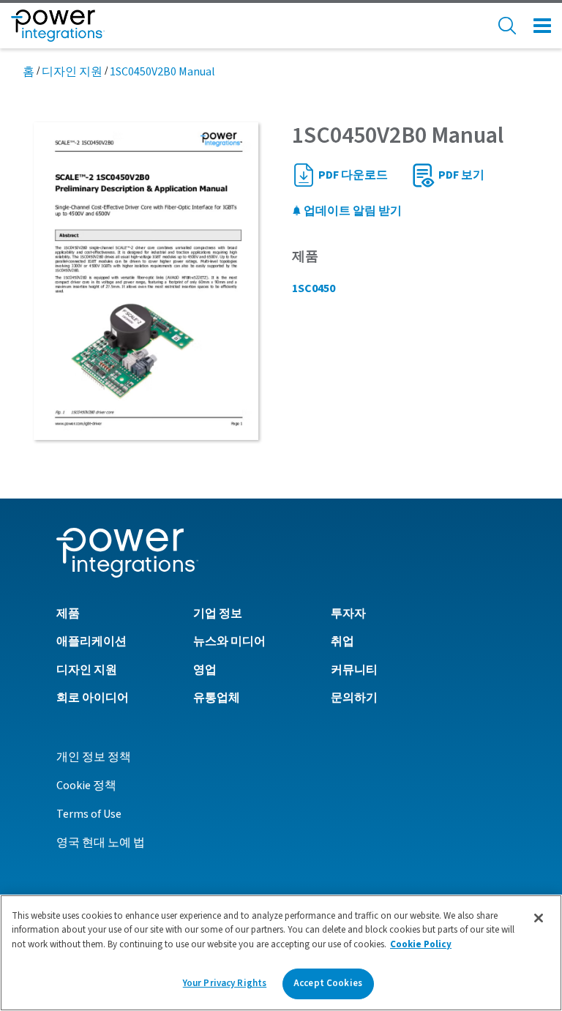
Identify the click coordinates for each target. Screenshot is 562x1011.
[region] (281, 953)
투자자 (348, 613)
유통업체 (216, 698)
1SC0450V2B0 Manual (162, 72)
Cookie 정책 (86, 785)
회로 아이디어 (92, 698)
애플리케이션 (91, 641)
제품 (68, 613)
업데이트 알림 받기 (351, 211)
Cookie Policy (421, 944)
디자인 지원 (72, 72)
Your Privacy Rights (224, 983)
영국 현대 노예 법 (100, 843)
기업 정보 (217, 613)
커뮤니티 (354, 670)
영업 (205, 670)
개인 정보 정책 (93, 757)
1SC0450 (313, 288)
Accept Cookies (327, 983)
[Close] (538, 918)
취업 (342, 641)
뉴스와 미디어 (229, 641)
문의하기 (354, 698)
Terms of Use (88, 814)
